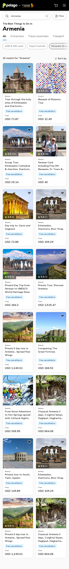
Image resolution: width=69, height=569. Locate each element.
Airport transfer (37, 46)
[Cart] (56, 5)
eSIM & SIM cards (14, 46)
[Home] (18, 5)
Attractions (17, 36)
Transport (58, 36)
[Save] (29, 67)
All (4, 36)
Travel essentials (38, 36)
